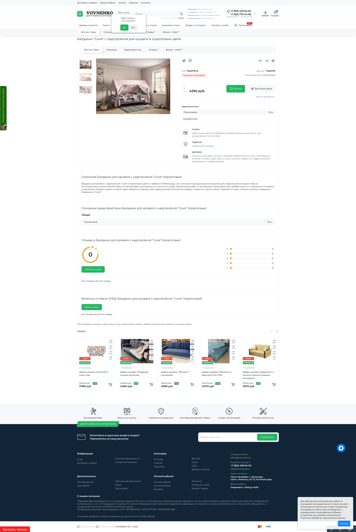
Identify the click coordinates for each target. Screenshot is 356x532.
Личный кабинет (162, 482)
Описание (108, 32)
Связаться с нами (200, 485)
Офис (194, 466)
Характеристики (132, 50)
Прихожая (159, 466)
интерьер (179, 324)
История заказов (162, 485)
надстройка (108, 324)
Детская (196, 458)
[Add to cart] (110, 384)
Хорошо (344, 523)
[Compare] (184, 60)
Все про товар (88, 32)
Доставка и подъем (87, 3)
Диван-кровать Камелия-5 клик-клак (93, 373)
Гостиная (158, 459)
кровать (97, 324)
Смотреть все (190, 119)
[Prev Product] (260, 60)
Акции (118, 485)
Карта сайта (121, 488)
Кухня (195, 462)
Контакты (145, 3)
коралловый (127, 324)
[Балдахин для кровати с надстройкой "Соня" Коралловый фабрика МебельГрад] (133, 86)
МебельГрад (150, 324)
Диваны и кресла (201, 469)
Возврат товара (200, 488)
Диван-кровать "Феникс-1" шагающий (175, 373)
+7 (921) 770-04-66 (240, 14)
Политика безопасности (127, 458)
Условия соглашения (126, 462)
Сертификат (83, 485)
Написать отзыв (93, 269)
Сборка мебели (108, 3)
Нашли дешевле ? (265, 96)
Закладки (158, 489)
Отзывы (150, 32)
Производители (85, 482)
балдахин (87, 324)
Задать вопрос (91, 307)
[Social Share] (272, 60)
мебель (139, 324)
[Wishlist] (190, 60)
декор (188, 324)
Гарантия (133, 3)
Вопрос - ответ (171, 32)
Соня (117, 324)
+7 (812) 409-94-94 (240, 11)
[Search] (181, 14)
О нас (80, 459)
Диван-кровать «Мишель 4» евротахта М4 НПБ (217, 373)
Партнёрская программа (128, 481)
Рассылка (197, 481)
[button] (272, 331)
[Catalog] (80, 14)
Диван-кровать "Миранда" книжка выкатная (134, 373)
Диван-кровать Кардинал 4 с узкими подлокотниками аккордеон (258, 375)
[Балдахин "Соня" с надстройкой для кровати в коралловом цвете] (85, 77)
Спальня (158, 463)
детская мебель (165, 324)
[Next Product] (266, 60)
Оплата (122, 3)
